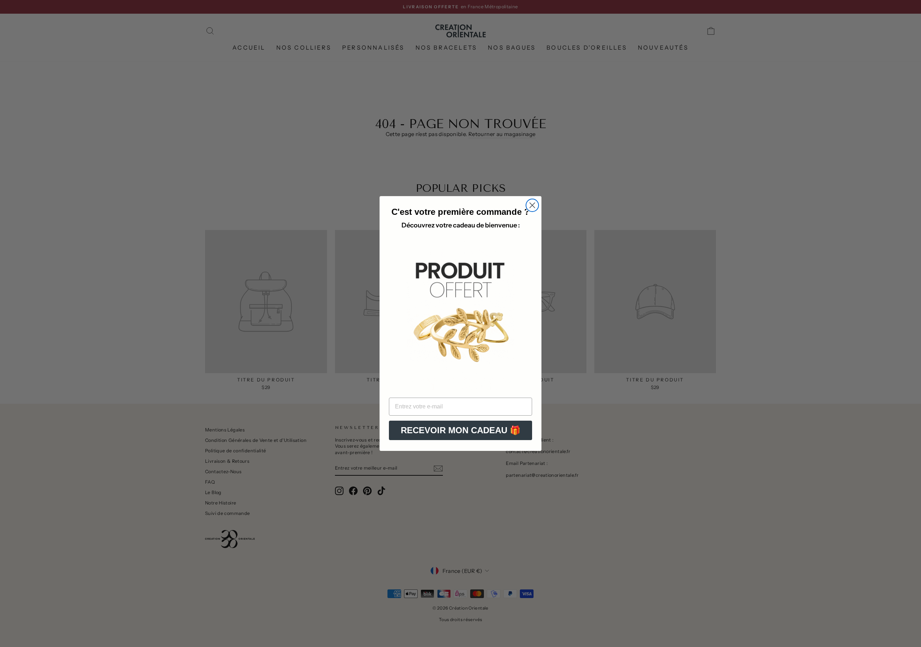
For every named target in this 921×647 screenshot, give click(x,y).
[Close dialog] (532, 205)
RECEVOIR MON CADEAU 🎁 (461, 430)
